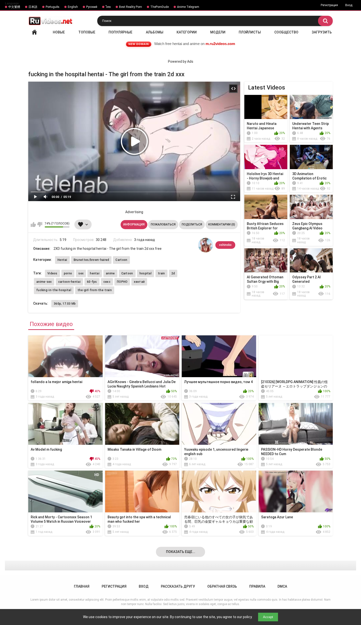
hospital (145, 273)
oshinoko (225, 245)
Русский (91, 7)
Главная (34, 32)
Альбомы (154, 32)
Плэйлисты (250, 32)
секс (107, 281)
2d (173, 273)
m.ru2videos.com (220, 44)
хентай (139, 281)
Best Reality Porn (130, 7)
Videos (52, 273)
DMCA (282, 586)
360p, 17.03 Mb (65, 303)
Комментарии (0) (221, 224)
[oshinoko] (205, 245)
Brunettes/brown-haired (91, 260)
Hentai (62, 260)
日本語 (32, 7)
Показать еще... (180, 552)
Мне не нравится (39, 224)
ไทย (108, 7)
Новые (59, 32)
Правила (257, 586)
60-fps (92, 281)
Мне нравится (33, 224)
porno (68, 273)
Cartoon (121, 260)
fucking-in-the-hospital (53, 290)
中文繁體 (14, 7)
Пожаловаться (163, 224)
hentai (94, 273)
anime (110, 273)
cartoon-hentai (69, 281)
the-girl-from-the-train (95, 290)
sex (80, 273)
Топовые (86, 32)
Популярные (120, 32)
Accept (268, 617)
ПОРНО (122, 281)
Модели (217, 32)
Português (52, 7)
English (73, 7)
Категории (187, 32)
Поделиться (192, 224)
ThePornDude (159, 7)
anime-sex (44, 281)
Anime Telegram (188, 7)
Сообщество (286, 32)
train (161, 273)
